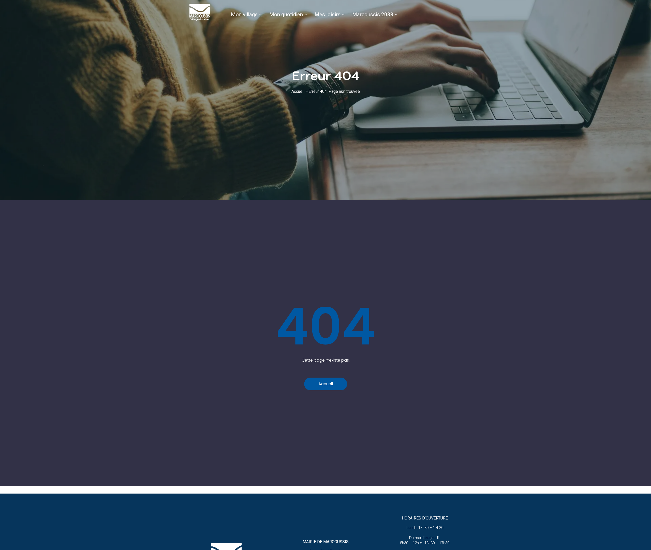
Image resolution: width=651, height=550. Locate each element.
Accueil (297, 91)
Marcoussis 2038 (372, 14)
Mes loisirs (328, 14)
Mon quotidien (286, 14)
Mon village (244, 14)
